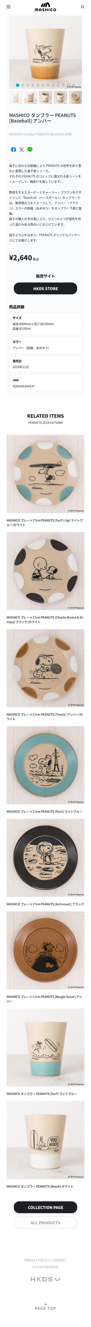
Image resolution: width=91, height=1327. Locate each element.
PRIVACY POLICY (37, 1260)
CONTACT (59, 1260)
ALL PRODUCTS (45, 1222)
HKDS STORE (45, 288)
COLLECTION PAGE (45, 1207)
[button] (17, 85)
